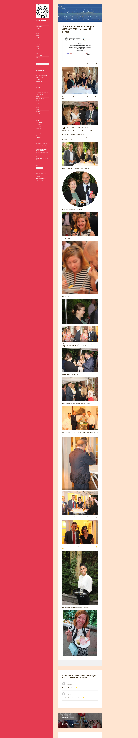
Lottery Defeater (39, 158)
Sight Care (38, 156)
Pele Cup (38, 126)
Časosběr (37, 90)
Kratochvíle (38, 37)
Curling (37, 46)
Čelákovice (38, 51)
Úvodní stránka (39, 26)
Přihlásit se (38, 176)
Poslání (37, 28)
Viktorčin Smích (39, 48)
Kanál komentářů (39, 180)
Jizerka (37, 100)
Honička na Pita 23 (39, 81)
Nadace (37, 113)
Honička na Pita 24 (39, 77)
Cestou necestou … (39, 98)
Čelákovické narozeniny (41, 92)
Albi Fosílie (38, 137)
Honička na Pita (39, 122)
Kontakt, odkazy (39, 55)
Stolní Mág (38, 133)
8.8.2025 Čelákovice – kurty (41, 75)
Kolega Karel (38, 44)
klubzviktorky (71, 663)
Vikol (37, 42)
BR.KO (37, 53)
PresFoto (38, 131)
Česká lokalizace (39, 182)
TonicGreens (38, 152)
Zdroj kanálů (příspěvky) (41, 178)
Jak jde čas (38, 57)
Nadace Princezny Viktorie (41, 31)
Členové (37, 33)
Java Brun (38, 145)
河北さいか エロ (39, 149)
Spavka (37, 35)
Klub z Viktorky (41, 20)
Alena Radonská (43, 156)
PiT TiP (37, 39)
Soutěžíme (38, 120)
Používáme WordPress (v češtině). (69, 735)
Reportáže (38, 118)
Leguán (38, 124)
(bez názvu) (38, 73)
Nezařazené (38, 115)
